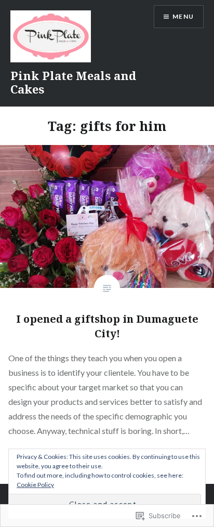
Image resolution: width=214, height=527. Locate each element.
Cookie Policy (35, 485)
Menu (183, 16)
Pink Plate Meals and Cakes (73, 82)
